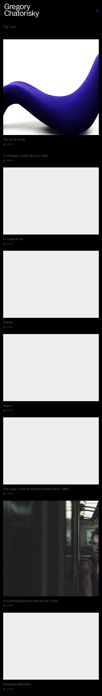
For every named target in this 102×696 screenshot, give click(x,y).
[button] (97, 10)
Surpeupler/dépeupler (17, 684)
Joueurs (8, 322)
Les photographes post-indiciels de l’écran (30, 600)
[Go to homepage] (22, 10)
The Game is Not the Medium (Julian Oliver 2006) (36, 489)
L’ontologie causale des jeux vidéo (25, 155)
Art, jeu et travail (14, 139)
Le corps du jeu (13, 239)
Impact (7, 405)
